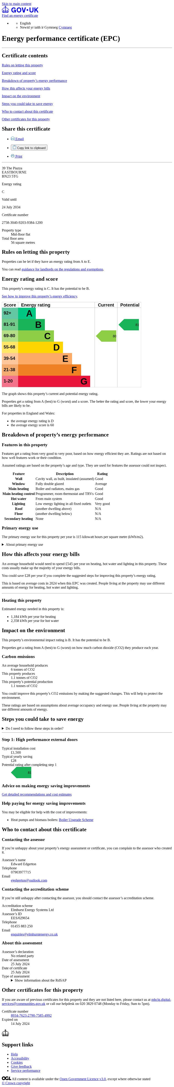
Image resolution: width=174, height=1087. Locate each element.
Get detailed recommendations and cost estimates (37, 794)
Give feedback (21, 1066)
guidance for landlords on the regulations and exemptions (62, 269)
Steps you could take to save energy (27, 104)
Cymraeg (65, 27)
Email (19, 139)
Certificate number (15, 215)
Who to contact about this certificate (27, 111)
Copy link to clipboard (31, 148)
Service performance (25, 1070)
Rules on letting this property (22, 65)
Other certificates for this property (26, 119)
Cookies (17, 1062)
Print (18, 156)
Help (14, 1054)
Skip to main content (16, 4)
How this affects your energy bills (26, 88)
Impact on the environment (21, 96)
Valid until (9, 199)
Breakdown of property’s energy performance (34, 81)
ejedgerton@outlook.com (29, 880)
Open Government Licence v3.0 (83, 1079)
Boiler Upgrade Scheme (76, 820)
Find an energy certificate (20, 15)
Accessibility (20, 1058)
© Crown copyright (16, 1083)
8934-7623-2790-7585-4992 (31, 1015)
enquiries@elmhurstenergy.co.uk (34, 934)
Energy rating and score (19, 73)
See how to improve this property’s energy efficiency (39, 296)
